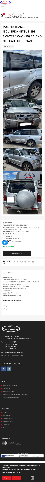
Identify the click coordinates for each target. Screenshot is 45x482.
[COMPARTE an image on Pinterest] (25, 262)
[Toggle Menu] (2, 7)
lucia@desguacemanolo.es (13, 352)
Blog (4, 427)
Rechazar (16, 478)
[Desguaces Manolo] (10, 3)
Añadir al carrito (17, 253)
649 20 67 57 (17, 16)
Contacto (6, 424)
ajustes (18, 472)
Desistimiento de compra (11, 398)
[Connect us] (3, 368)
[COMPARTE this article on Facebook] (13, 262)
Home (5, 412)
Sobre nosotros (8, 418)
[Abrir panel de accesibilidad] (5, 242)
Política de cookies (9, 391)
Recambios (6, 415)
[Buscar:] (19, 18)
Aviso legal (6, 388)
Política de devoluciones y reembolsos (15, 394)
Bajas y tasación (8, 421)
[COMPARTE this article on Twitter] (17, 262)
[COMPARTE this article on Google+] (21, 262)
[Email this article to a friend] (32, 262)
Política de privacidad (10, 385)
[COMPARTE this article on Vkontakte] (28, 262)
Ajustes (26, 478)
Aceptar (6, 478)
